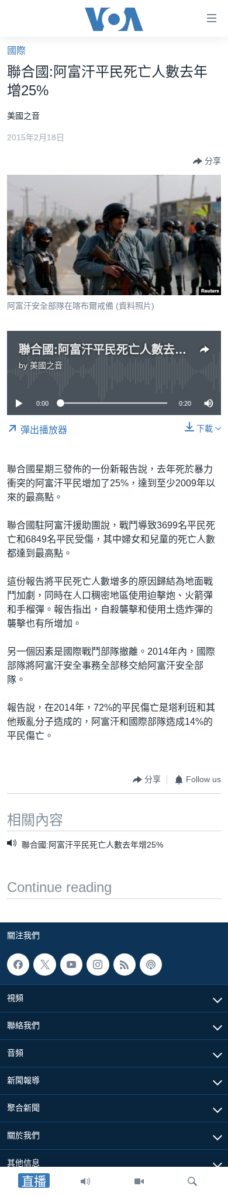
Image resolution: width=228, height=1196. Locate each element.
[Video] (139, 1181)
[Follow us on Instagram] (98, 964)
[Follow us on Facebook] (18, 964)
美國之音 (46, 365)
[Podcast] (151, 964)
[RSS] (124, 964)
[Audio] (85, 1181)
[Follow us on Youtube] (71, 964)
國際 (16, 51)
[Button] (207, 161)
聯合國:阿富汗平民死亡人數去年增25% (120, 349)
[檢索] (192, 1181)
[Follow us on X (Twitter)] (44, 964)
